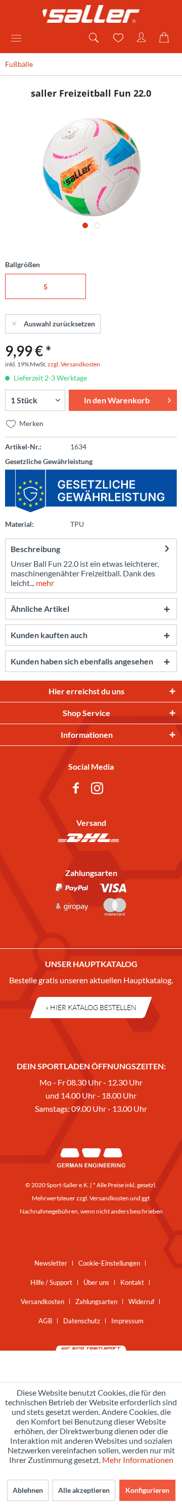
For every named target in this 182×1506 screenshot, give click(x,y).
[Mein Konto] (141, 38)
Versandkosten (109, 1198)
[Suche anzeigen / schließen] (93, 38)
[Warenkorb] (166, 38)
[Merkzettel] (117, 38)
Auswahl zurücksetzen (59, 323)
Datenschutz (81, 1321)
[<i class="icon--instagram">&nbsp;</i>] (99, 789)
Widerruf (141, 1302)
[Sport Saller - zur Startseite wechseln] (91, 14)
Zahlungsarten (96, 1302)
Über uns (96, 1282)
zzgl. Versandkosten (74, 364)
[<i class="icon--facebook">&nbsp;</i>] (78, 789)
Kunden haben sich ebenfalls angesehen (82, 661)
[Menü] (19, 38)
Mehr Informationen (137, 1460)
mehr (44, 583)
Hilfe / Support (51, 1282)
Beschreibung (35, 549)
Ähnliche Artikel (40, 608)
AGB (45, 1321)
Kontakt (132, 1282)
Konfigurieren (147, 1490)
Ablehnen (28, 1490)
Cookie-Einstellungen (109, 1263)
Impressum (127, 1321)
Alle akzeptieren (84, 1490)
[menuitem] (19, 38)
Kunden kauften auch (49, 635)
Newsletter (50, 1263)
